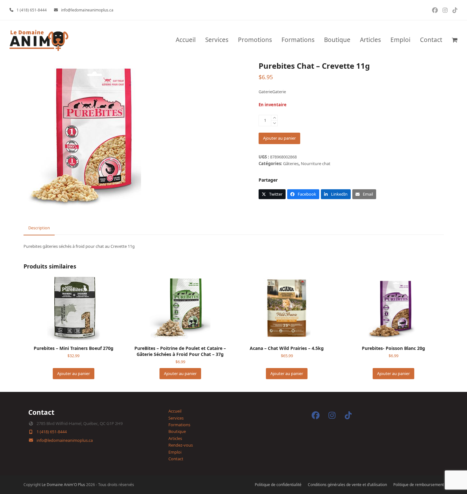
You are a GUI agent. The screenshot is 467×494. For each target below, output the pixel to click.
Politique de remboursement (418, 484)
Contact (175, 459)
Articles (175, 438)
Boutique (177, 431)
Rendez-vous (180, 445)
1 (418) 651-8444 (32, 10)
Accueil (174, 411)
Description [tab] (39, 228)
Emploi (174, 452)
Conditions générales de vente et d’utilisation (347, 484)
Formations (179, 425)
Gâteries (291, 163)
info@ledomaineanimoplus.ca (87, 10)
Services (176, 418)
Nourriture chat (315, 163)
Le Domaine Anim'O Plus (63, 484)
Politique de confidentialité (278, 484)
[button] (454, 40)
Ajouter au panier (279, 138)
